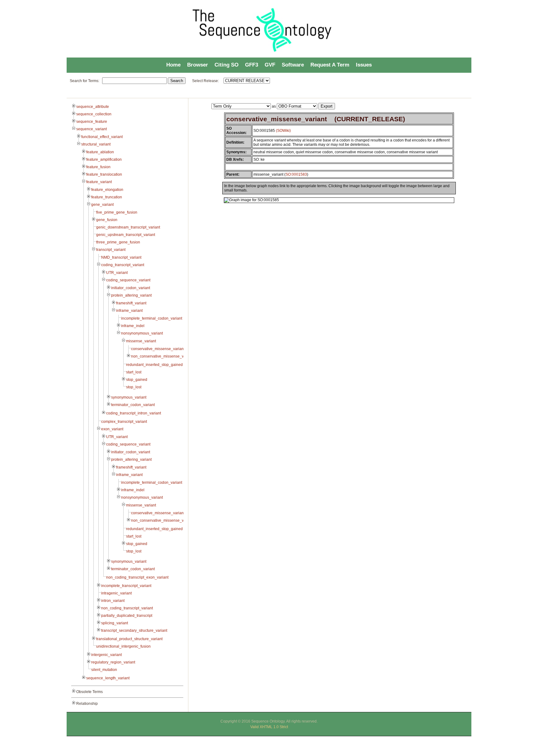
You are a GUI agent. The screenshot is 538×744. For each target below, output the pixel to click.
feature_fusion (98, 167)
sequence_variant (91, 129)
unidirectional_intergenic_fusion (123, 646)
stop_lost (133, 387)
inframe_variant (129, 310)
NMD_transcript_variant (121, 257)
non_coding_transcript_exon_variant (137, 577)
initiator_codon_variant (130, 288)
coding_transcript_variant (122, 265)
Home (173, 65)
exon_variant (112, 429)
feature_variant (99, 182)
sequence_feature (91, 121)
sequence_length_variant (108, 678)
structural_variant (96, 144)
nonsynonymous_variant (142, 333)
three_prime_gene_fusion (118, 242)
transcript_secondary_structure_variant (134, 630)
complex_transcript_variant (124, 421)
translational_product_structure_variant (129, 639)
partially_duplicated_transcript (126, 615)
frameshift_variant (131, 303)
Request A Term (329, 65)
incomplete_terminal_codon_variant (151, 318)
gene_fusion (106, 220)
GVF (270, 65)
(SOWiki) (283, 130)
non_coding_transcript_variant (127, 608)
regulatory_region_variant (113, 662)
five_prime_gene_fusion (116, 212)
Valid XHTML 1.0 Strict (269, 727)
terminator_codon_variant (133, 405)
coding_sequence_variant (128, 280)
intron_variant (113, 600)
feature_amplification (104, 159)
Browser (197, 65)
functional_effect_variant (102, 137)
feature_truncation (106, 197)
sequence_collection (93, 114)
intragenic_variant (116, 593)
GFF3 (251, 65)
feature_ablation (100, 152)
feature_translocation (104, 174)
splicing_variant (114, 623)
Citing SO (226, 65)
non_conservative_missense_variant (162, 356)
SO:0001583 (296, 174)
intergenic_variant (106, 655)
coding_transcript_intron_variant (133, 413)
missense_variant (141, 341)
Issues (364, 65)
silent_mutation (104, 670)
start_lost (133, 372)
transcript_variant (110, 249)
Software (293, 65)
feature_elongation (107, 189)
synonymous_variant (128, 397)
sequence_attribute (92, 106)
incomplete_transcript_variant (126, 586)
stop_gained (136, 379)
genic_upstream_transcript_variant (125, 235)
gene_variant (102, 204)
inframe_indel (132, 326)
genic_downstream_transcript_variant (128, 227)
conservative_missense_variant (158, 349)
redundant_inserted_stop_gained (154, 365)
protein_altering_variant (131, 295)
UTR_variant (117, 272)
